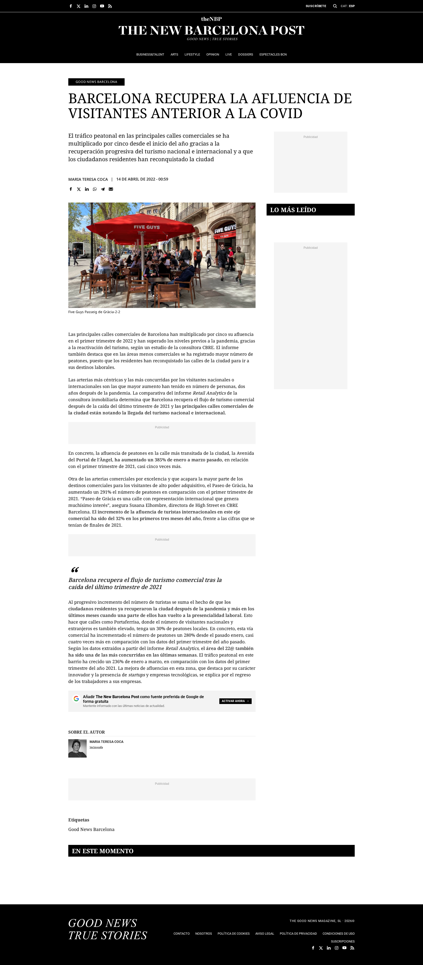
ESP (352, 6)
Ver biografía (96, 747)
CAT (344, 6)
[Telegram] (103, 189)
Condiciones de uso (339, 933)
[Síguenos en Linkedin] (86, 6)
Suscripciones (343, 941)
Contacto (182, 933)
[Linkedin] (86, 189)
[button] (335, 6)
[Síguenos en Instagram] (94, 6)
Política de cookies (234, 933)
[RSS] (109, 6)
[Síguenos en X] (78, 6)
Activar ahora (233, 701)
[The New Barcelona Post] (108, 930)
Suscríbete (316, 6)
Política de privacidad (298, 933)
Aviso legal (264, 933)
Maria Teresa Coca (88, 179)
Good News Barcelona (96, 81)
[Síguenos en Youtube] (102, 6)
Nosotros (203, 933)
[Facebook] (70, 189)
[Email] (110, 189)
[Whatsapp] (94, 189)
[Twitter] (79, 189)
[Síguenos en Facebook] (70, 6)
